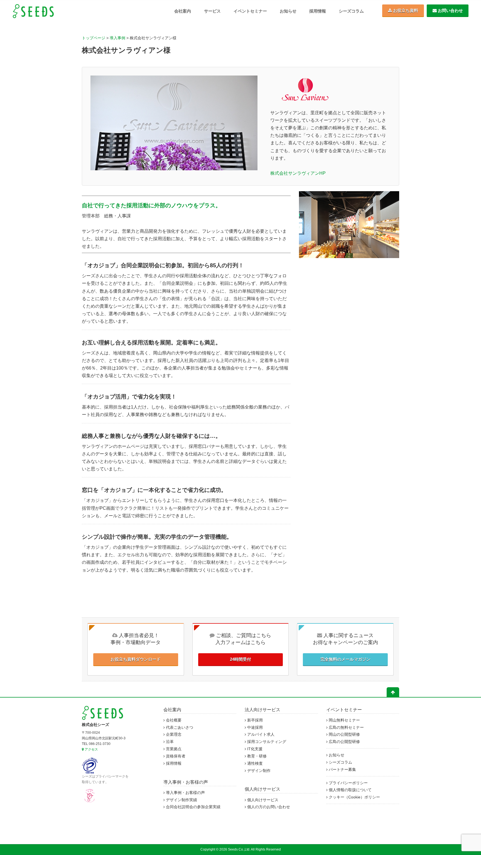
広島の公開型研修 (344, 742)
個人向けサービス (262, 789)
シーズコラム (351, 11)
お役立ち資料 (405, 10)
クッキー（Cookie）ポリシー (354, 797)
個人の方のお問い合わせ (268, 807)
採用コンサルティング (266, 742)
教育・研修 (256, 756)
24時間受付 (240, 659)
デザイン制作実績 (181, 800)
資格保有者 (175, 756)
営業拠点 (173, 749)
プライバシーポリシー (348, 783)
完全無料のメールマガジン (345, 659)
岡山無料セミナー (344, 720)
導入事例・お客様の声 (185, 782)
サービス (212, 11)
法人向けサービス (262, 709)
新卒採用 (254, 720)
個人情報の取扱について (350, 790)
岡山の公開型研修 (344, 734)
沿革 (169, 742)
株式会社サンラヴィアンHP (298, 173)
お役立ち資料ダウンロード (136, 659)
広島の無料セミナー (346, 727)
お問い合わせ (450, 10)
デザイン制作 (258, 771)
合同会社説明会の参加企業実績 (192, 807)
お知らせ (288, 11)
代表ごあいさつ (179, 727)
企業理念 (173, 734)
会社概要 (173, 720)
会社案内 (182, 11)
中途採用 (254, 727)
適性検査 (254, 763)
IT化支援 (254, 749)
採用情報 (317, 11)
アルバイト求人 (260, 734)
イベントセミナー (250, 11)
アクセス (91, 749)
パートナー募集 (342, 769)
